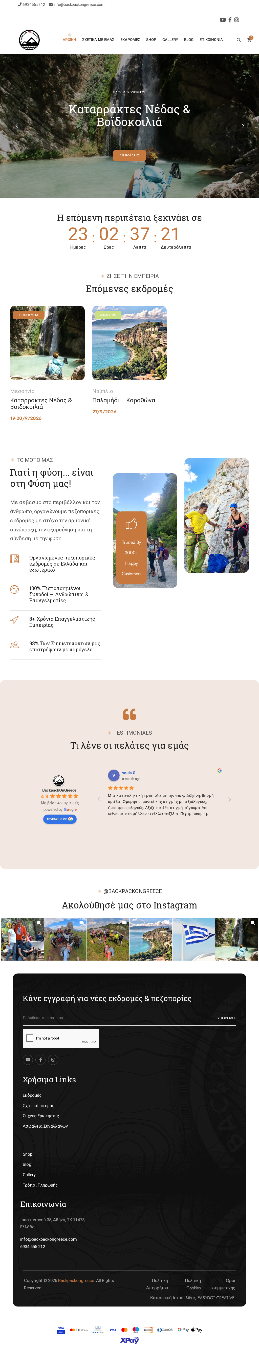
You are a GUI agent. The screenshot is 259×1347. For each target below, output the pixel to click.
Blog (27, 1164)
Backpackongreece (76, 1280)
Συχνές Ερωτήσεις (41, 1115)
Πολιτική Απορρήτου (157, 1284)
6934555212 (34, 4)
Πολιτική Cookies (193, 1284)
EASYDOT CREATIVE (216, 1298)
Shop (27, 1154)
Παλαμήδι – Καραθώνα (123, 400)
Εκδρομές (32, 1095)
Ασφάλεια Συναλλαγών (45, 1126)
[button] (22, 939)
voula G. (129, 772)
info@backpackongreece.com (79, 4)
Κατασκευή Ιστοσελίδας (173, 1298)
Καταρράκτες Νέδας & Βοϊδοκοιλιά (41, 403)
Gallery (29, 1174)
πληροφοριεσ (129, 155)
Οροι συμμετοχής (223, 1284)
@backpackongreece (132, 891)
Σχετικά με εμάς (38, 1105)
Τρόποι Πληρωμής (40, 1185)
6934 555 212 (32, 1246)
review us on (57, 818)
